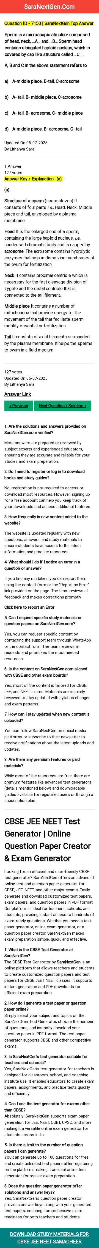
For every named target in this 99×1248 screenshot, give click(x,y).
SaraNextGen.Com (49, 6)
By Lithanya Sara (19, 149)
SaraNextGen (69, 962)
